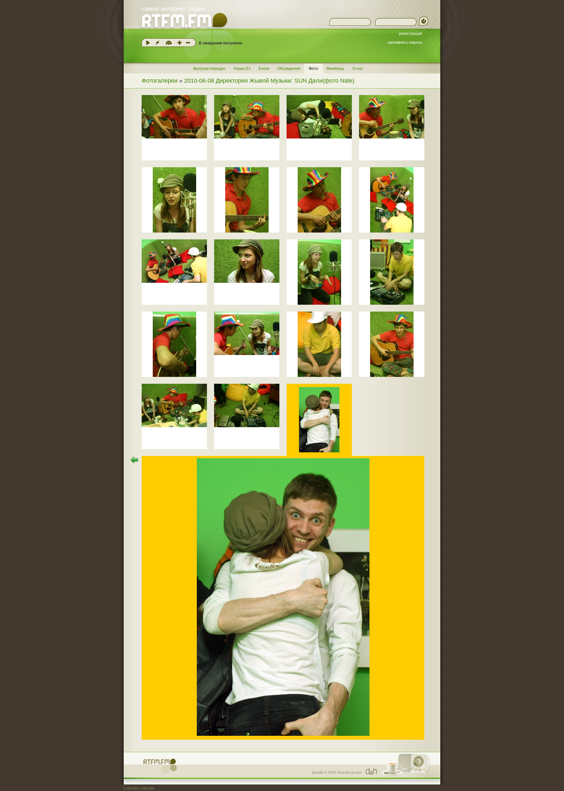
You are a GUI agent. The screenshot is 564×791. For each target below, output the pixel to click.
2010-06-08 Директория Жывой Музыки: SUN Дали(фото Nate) (269, 80)
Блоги (263, 68)
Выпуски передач (209, 68)
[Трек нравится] (179, 42)
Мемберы (335, 68)
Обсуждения (289, 68)
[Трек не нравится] (188, 42)
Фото (313, 68)
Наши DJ (242, 68)
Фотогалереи (160, 80)
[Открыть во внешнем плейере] (157, 42)
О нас (357, 68)
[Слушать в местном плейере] (148, 42)
